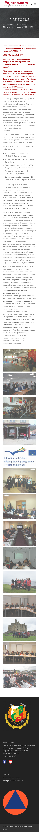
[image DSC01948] (20, 583)
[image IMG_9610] (20, 654)
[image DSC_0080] (20, 361)
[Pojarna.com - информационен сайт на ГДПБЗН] (16, 4)
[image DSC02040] (20, 630)
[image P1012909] (20, 534)
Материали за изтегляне (12, 778)
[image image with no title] (20, 457)
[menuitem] (31, 4)
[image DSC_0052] (20, 385)
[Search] (31, 4)
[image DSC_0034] (20, 408)
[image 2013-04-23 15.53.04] (20, 433)
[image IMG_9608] (20, 606)
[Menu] (35, 4)
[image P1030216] (20, 507)
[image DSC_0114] (20, 559)
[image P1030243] (20, 481)
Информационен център (13, 780)
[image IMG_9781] (20, 678)
